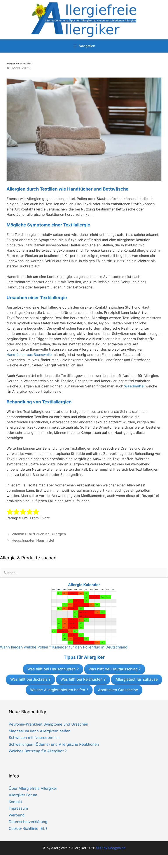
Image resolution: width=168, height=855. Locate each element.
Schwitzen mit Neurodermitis (34, 737)
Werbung (16, 815)
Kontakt (15, 802)
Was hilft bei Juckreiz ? (30, 679)
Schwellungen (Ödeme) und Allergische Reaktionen (54, 744)
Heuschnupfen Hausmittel (33, 540)
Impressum (18, 808)
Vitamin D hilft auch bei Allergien (39, 534)
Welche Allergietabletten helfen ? (59, 690)
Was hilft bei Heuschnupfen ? (53, 669)
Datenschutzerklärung (28, 822)
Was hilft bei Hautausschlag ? (115, 669)
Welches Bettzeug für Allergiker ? (38, 751)
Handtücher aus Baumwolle (29, 354)
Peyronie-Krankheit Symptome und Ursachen (48, 724)
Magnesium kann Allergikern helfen (39, 731)
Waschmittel (134, 386)
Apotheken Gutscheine (118, 690)
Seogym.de (117, 848)
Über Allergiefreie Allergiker (33, 788)
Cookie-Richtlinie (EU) (28, 828)
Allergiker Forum (23, 795)
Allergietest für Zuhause (137, 679)
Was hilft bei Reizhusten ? (83, 679)
